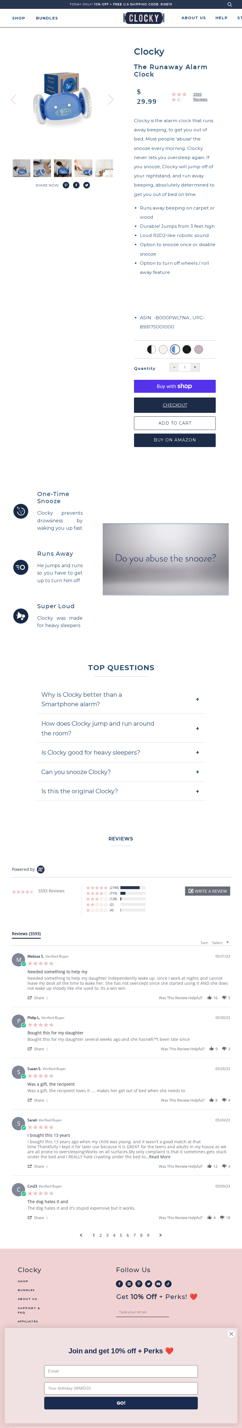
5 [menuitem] (121, 1235)
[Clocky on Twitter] (148, 1283)
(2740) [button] (114, 887)
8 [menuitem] (141, 1235)
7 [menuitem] (134, 1235)
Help (221, 17)
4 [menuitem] (114, 1235)
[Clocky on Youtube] (158, 1283)
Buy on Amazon (175, 440)
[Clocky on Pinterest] (139, 1283)
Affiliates (28, 1321)
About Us (194, 17)
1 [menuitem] (94, 1235)
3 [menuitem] (107, 1235)
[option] (63, 101)
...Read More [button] (158, 1156)
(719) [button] (113, 893)
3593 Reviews (200, 97)
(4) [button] (111, 910)
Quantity (145, 368)
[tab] (26, 935)
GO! (121, 1403)
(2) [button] (111, 904)
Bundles (47, 18)
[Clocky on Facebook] (119, 1283)
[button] (207, 891)
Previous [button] (17, 99)
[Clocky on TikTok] (168, 1283)
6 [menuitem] (128, 1235)
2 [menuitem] (100, 1235)
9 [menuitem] (148, 1235)
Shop (18, 18)
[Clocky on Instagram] (129, 1283)
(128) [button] (113, 899)
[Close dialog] (231, 1334)
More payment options (174, 395)
